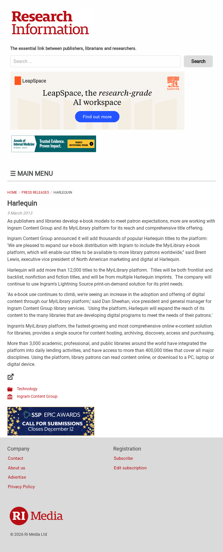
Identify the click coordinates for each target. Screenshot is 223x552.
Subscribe (123, 458)
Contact (15, 458)
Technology (27, 388)
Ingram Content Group (37, 396)
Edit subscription (130, 468)
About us (16, 468)
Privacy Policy (21, 486)
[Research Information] (50, 23)
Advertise (17, 477)
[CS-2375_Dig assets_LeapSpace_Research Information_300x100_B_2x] (97, 128)
